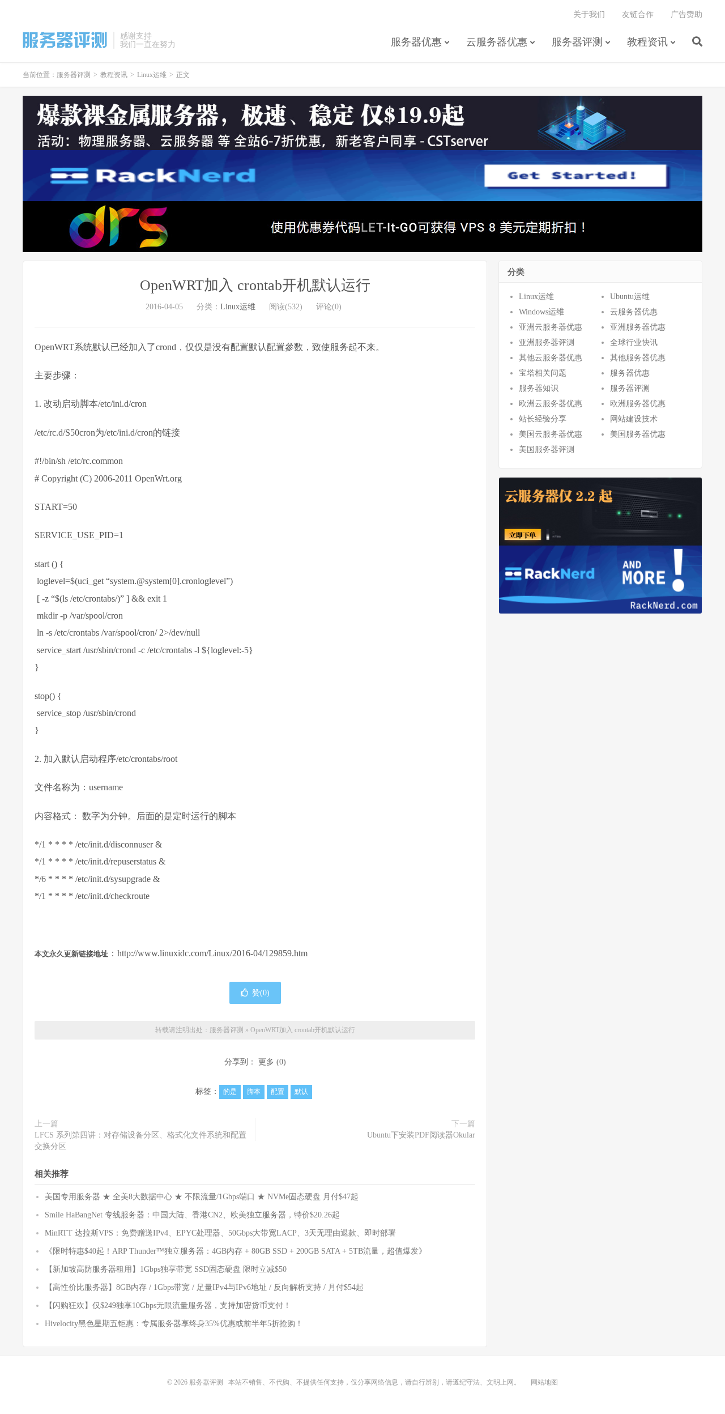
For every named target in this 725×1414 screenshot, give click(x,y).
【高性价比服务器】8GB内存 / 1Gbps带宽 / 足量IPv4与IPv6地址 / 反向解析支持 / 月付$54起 (204, 1287)
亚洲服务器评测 (546, 342)
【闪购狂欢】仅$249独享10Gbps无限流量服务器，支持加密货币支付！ (168, 1305)
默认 (301, 1092)
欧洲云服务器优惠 (550, 403)
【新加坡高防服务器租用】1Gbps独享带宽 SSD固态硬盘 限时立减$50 (166, 1269)
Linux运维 (152, 75)
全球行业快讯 (634, 342)
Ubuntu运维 (630, 296)
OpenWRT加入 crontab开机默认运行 (255, 285)
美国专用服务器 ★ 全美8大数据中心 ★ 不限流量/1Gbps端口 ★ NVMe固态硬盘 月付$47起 (202, 1196)
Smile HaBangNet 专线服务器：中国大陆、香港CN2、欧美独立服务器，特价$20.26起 (192, 1215)
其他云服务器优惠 (550, 358)
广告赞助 (686, 14)
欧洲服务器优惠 (638, 403)
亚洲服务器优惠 (638, 327)
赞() (261, 993)
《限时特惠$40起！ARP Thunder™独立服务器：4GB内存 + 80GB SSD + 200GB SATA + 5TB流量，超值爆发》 (236, 1251)
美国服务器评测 (546, 449)
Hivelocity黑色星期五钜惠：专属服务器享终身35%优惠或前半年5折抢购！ (174, 1323)
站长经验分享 (542, 419)
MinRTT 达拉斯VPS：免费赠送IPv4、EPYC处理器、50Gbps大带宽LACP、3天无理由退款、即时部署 (220, 1233)
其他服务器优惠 (638, 358)
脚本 (254, 1092)
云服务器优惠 (496, 42)
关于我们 (589, 14)
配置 (277, 1092)
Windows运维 (541, 312)
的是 (230, 1092)
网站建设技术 (634, 419)
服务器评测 (65, 40)
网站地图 (544, 1382)
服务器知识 (538, 388)
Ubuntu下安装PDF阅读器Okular (421, 1135)
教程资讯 (647, 42)
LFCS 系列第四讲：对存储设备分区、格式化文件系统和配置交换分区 (140, 1141)
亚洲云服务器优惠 (550, 327)
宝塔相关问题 (542, 373)
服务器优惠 (416, 42)
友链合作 (638, 14)
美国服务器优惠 (638, 434)
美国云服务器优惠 (550, 434)
